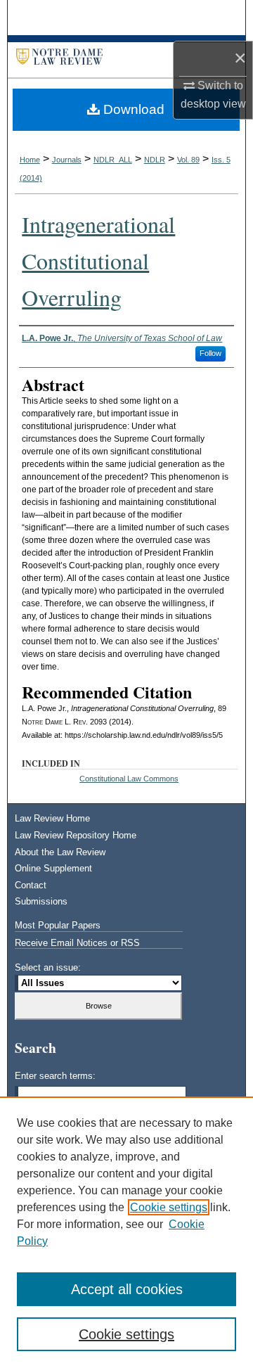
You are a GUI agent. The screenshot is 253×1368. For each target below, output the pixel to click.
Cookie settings (168, 1207)
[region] (126, 1232)
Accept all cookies (127, 1289)
